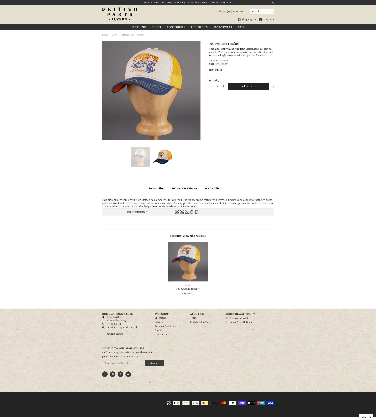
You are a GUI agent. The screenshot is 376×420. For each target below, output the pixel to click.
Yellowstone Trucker (188, 288)
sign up (154, 363)
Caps (114, 35)
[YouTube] (128, 374)
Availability (212, 188)
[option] (151, 90)
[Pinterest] (120, 374)
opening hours (114, 333)
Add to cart (248, 86)
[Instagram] (112, 374)
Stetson (224, 60)
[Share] (271, 86)
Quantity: (214, 80)
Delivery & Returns (184, 188)
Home (105, 35)
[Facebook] (105, 374)
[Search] (262, 11)
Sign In (270, 19)
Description (157, 188)
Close (272, 2)
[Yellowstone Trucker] (188, 261)
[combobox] (259, 11)
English (363, 417)
